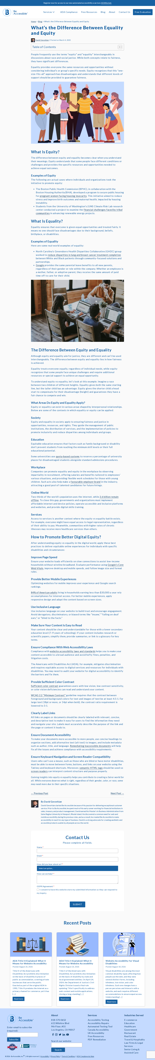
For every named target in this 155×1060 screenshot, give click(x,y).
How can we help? (45, 874)
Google (40, 265)
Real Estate (130, 1036)
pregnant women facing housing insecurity (63, 195)
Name (40, 847)
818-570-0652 (58, 1020)
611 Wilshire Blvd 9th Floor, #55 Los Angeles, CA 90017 (63, 1026)
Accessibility (44, 1056)
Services (48, 12)
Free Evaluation (143, 12)
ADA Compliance (69, 12)
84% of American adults (44, 592)
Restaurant (130, 1033)
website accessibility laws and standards (72, 651)
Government (130, 1029)
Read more (19, 999)
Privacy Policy (55, 1056)
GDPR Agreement (45, 886)
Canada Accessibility (98, 1029)
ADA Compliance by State (85, 1056)
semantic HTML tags (91, 767)
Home (33, 21)
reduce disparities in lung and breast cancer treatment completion (84, 254)
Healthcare (130, 1026)
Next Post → (117, 793)
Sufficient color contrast (44, 685)
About (112, 12)
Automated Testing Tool (100, 1026)
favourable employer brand (86, 481)
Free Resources (89, 12)
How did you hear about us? (50, 864)
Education (129, 1023)
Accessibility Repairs (98, 1023)
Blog (103, 12)
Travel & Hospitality (134, 1039)
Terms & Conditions (68, 1056)
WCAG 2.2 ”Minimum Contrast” (48, 695)
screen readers (39, 771)
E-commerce (130, 1020)
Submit (77, 904)
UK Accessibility (96, 1033)
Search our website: (61, 1041)
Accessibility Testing (98, 1020)
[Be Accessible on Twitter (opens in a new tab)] (60, 1034)
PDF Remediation (97, 1039)
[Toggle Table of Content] (118, 47)
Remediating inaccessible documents (90, 745)
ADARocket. (106, 3)
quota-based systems (68, 456)
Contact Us (124, 12)
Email (40, 855)
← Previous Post (39, 793)
